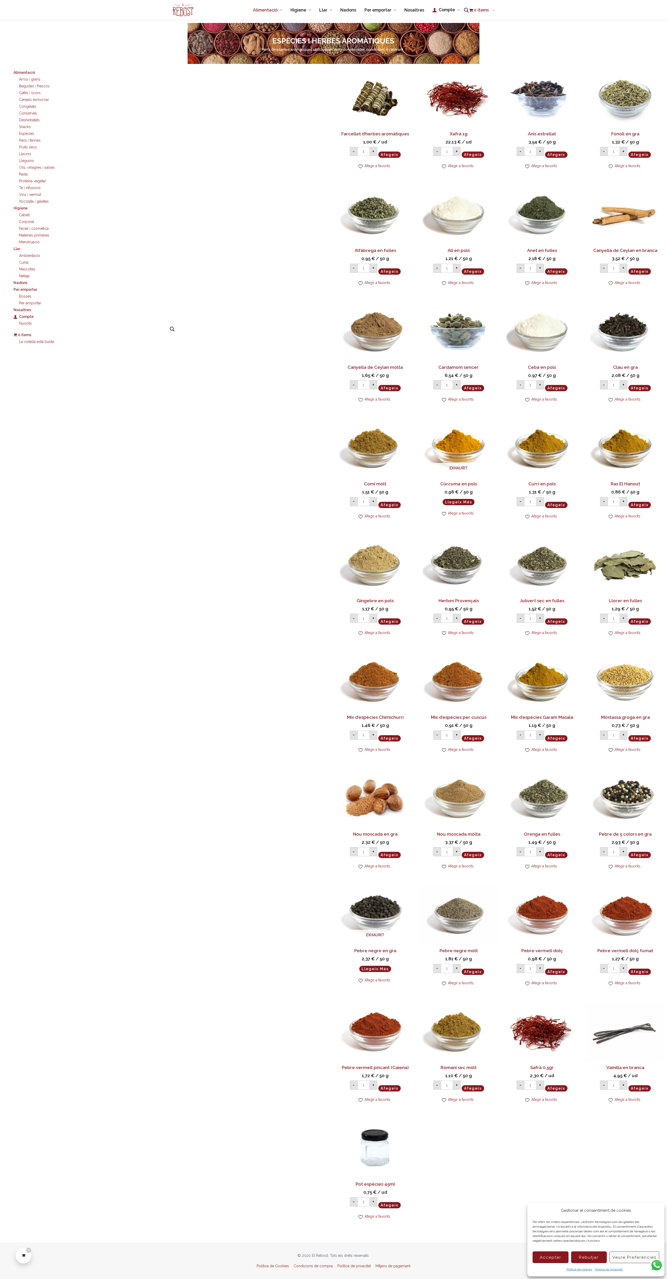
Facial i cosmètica (34, 228)
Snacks (25, 127)
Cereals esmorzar (34, 100)
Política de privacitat (609, 1269)
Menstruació (29, 242)
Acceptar (550, 1257)
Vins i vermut (30, 194)
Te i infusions (30, 188)
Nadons (20, 283)
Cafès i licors (30, 93)
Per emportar (30, 303)
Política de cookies (579, 1269)
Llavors (25, 154)
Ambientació (29, 256)
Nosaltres (22, 310)
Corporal (26, 222)
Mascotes (27, 269)
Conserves (28, 113)
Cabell (24, 215)
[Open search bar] (466, 10)
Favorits (25, 323)
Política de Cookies (273, 1266)
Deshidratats (29, 120)
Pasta (23, 174)
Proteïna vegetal (32, 181)
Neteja (24, 276)
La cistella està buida (36, 342)
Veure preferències (634, 1257)
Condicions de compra (313, 1266)
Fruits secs (28, 147)
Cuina (23, 262)
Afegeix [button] (389, 155)
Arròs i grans (29, 79)
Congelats (27, 106)
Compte (26, 317)
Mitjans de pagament (392, 1266)
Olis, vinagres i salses (37, 167)
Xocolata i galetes (34, 201)
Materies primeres (34, 235)
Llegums (26, 161)
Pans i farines (30, 140)
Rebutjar (589, 1257)
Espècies (26, 133)
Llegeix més (458, 502)
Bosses (25, 296)
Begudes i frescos (34, 86)
